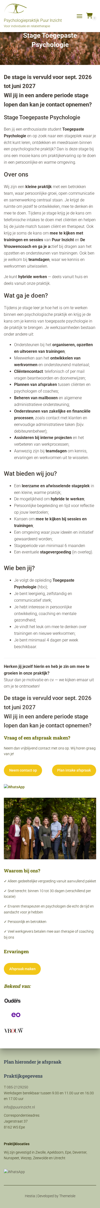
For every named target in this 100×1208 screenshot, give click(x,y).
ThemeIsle (67, 1196)
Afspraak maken (22, 969)
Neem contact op (23, 770)
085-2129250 (17, 1087)
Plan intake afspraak (74, 770)
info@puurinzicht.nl (19, 1107)
